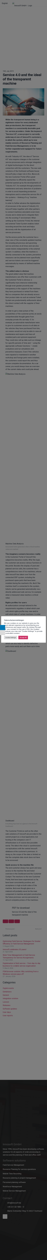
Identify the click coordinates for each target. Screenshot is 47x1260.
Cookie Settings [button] (10, 637)
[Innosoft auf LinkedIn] (2, 627)
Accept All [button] (23, 637)
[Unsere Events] (2, 632)
